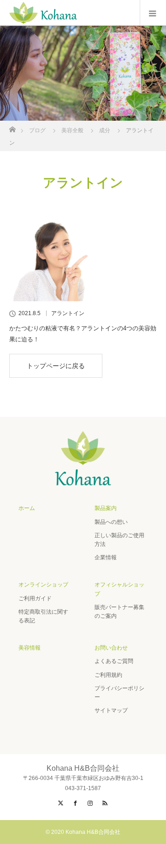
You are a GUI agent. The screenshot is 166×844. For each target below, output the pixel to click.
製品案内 (106, 508)
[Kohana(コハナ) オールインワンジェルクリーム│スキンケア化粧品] (83, 484)
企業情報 (106, 557)
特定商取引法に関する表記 (43, 616)
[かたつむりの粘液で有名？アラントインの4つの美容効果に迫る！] (83, 252)
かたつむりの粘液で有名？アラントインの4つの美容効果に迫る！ (82, 333)
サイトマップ (111, 710)
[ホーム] (12, 126)
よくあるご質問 (114, 661)
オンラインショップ (43, 584)
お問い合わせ (111, 648)
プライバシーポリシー (119, 692)
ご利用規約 (108, 675)
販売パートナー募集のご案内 (119, 611)
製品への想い (111, 522)
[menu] (153, 13)
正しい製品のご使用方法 (119, 539)
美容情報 (29, 648)
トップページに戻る (56, 365)
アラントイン (67, 313)
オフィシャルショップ (119, 589)
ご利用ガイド (35, 598)
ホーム (26, 508)
